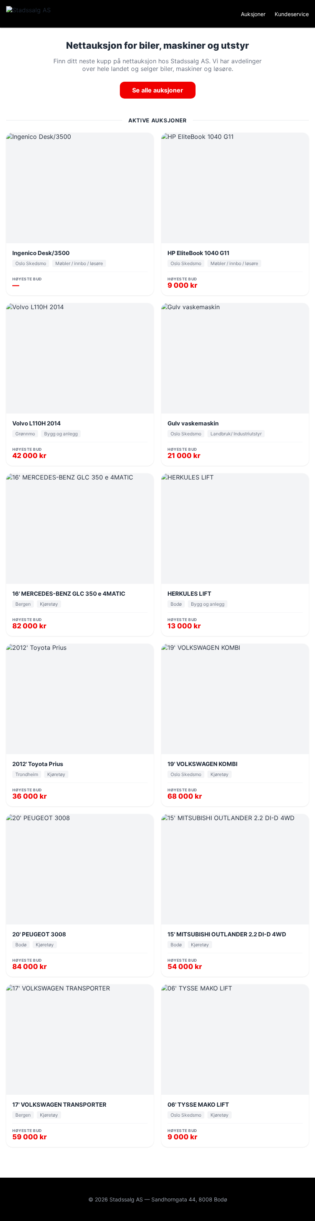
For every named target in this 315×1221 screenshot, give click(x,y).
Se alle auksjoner (157, 90)
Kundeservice (292, 14)
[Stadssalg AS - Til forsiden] (37, 13)
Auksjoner (253, 14)
